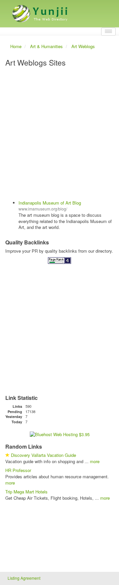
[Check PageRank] (59, 260)
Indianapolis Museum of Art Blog (50, 203)
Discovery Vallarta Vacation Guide (43, 455)
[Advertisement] (59, 134)
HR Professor (18, 470)
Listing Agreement (24, 578)
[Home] (40, 11)
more (94, 461)
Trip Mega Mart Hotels (26, 491)
